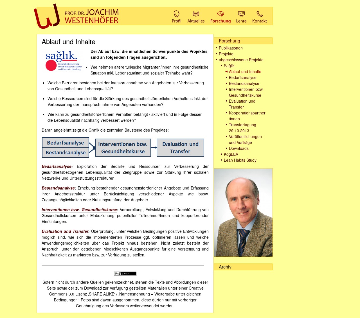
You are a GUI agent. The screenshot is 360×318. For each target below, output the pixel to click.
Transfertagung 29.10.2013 (242, 127)
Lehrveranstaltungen (241, 10)
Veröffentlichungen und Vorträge (245, 139)
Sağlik (229, 65)
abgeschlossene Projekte (241, 59)
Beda (46, 166)
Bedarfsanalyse (242, 77)
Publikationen (231, 48)
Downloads (239, 148)
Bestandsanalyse (244, 83)
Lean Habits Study (240, 160)
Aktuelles (194, 10)
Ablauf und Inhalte (245, 71)
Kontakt (258, 10)
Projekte (226, 54)
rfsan (56, 166)
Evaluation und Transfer (242, 104)
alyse (66, 166)
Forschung (219, 10)
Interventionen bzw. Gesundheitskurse (246, 92)
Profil (175, 10)
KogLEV (231, 154)
